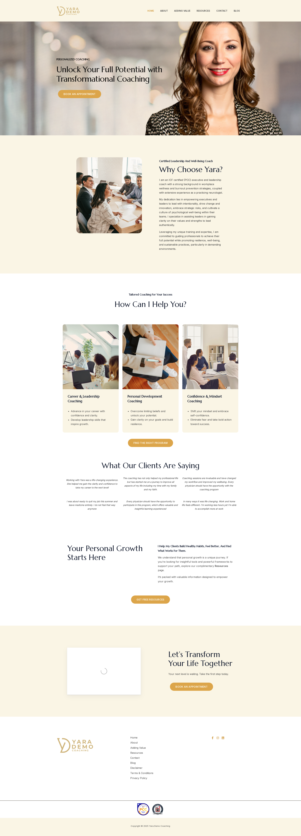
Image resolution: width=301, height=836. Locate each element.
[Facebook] (212, 737)
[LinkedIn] (223, 737)
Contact (221, 10)
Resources (203, 10)
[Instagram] (217, 737)
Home (150, 10)
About (164, 10)
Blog (237, 10)
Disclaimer (136, 767)
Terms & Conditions (141, 773)
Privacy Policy (138, 778)
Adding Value (182, 10)
